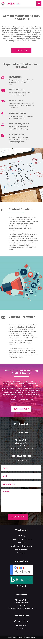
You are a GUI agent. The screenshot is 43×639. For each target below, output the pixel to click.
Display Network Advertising (21, 546)
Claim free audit (21, 409)
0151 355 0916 (22, 461)
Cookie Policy (21, 629)
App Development (21, 549)
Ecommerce (21, 553)
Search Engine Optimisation (21, 539)
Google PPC (21, 543)
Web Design (21, 536)
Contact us (21, 50)
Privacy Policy (21, 625)
